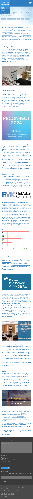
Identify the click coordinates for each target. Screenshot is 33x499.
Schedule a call (5, 467)
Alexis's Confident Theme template (17, 159)
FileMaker (3, 18)
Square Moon (20, 416)
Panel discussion (26, 349)
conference (10, 18)
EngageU (14, 36)
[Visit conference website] (16, 282)
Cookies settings (5, 488)
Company (3, 487)
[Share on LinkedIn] (6, 434)
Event (18, 18)
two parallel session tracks (9, 208)
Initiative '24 (5, 168)
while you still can (18, 207)
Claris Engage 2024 (7, 32)
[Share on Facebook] (2, 434)
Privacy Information (5, 481)
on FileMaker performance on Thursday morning (14, 216)
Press (7, 487)
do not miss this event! (13, 106)
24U (15, 18)
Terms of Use (14, 487)
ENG (6, 496)
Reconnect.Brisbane (11, 33)
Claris (22, 18)
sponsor (27, 18)
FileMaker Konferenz (7, 35)
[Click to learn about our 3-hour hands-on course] (16, 331)
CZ (1, 496)
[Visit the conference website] (16, 125)
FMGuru (22, 260)
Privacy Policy (21, 487)
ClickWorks (4, 417)
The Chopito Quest (17, 349)
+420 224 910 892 (6, 461)
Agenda (23, 413)
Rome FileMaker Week (7, 260)
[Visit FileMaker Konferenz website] (16, 194)
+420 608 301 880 (4, 465)
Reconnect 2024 (22, 94)
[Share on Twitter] (4, 434)
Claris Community (19, 58)
